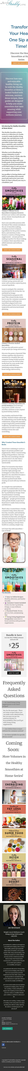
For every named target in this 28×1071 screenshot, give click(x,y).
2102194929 (8, 1022)
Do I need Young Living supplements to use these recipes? (11, 704)
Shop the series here (12, 314)
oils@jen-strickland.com (11, 1024)
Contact (8, 1028)
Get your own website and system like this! (14, 1067)
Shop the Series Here (12, 374)
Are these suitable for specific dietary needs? (13, 736)
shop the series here (12, 250)
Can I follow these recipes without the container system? (12, 730)
